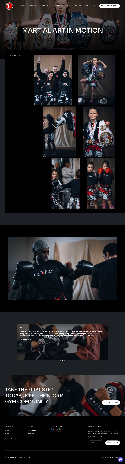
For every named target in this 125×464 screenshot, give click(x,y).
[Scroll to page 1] (60, 361)
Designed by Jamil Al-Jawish (110, 457)
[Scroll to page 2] (62, 361)
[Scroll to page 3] (64, 361)
